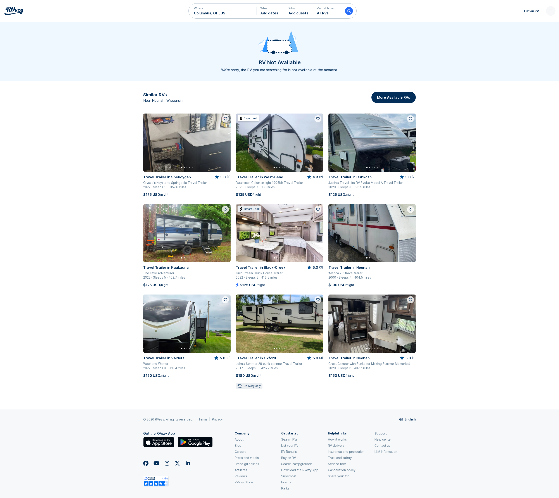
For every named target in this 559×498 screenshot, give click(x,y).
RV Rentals (289, 451)
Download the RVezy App (299, 470)
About (239, 439)
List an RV (531, 11)
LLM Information (385, 451)
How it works (337, 439)
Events (286, 482)
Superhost (288, 476)
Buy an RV (288, 458)
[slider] (222, 177)
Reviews (241, 476)
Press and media (247, 458)
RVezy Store (244, 482)
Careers (240, 451)
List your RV (289, 445)
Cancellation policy (341, 470)
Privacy (217, 419)
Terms (202, 419)
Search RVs (289, 439)
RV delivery (336, 445)
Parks (285, 488)
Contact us (382, 445)
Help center (383, 439)
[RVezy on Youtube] (156, 463)
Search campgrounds (296, 464)
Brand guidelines (247, 464)
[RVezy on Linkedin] (187, 463)
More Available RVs (393, 97)
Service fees (337, 464)
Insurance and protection (346, 451)
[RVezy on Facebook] (145, 463)
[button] (223, 10)
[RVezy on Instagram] (166, 463)
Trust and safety (340, 458)
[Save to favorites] (225, 118)
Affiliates (241, 470)
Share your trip (339, 476)
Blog (238, 445)
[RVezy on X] (177, 463)
